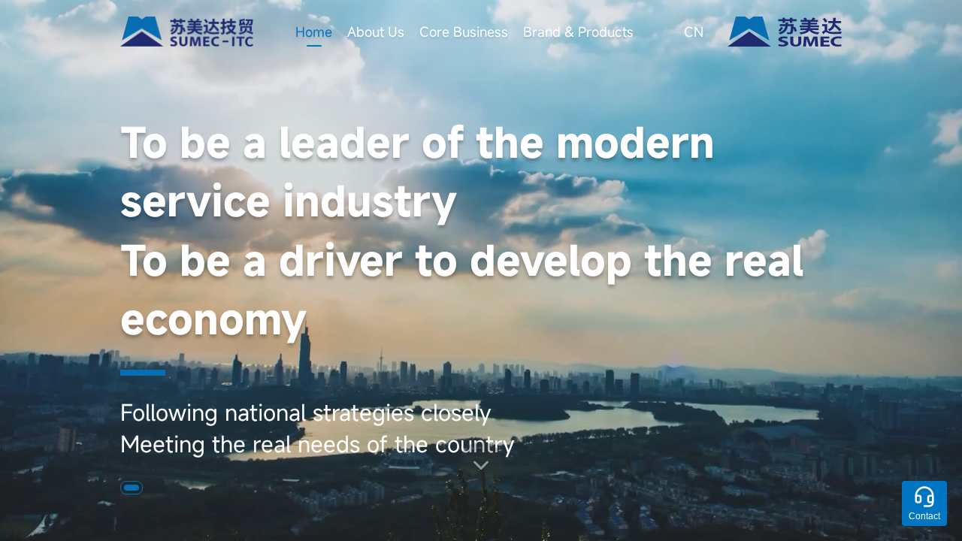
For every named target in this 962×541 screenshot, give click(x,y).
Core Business (463, 32)
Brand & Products (578, 32)
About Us (375, 32)
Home (313, 32)
